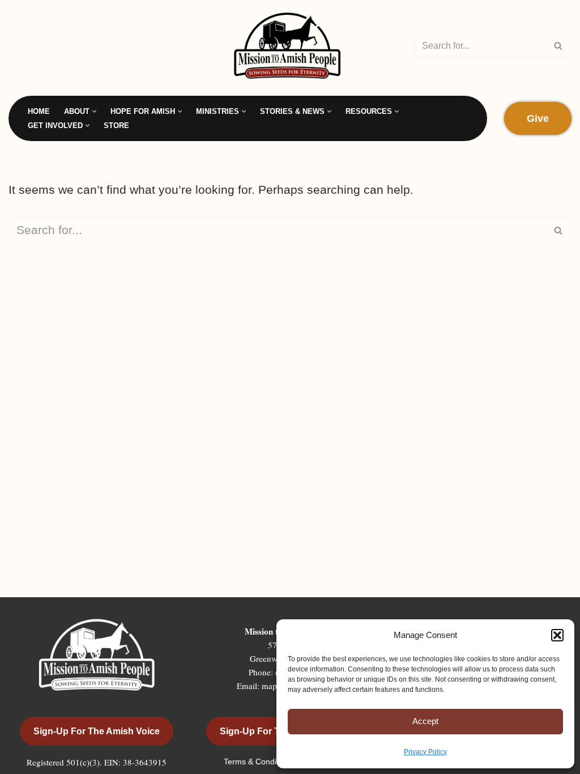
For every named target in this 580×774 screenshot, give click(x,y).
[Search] (559, 46)
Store (116, 125)
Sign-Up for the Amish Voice (96, 731)
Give (538, 118)
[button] (557, 635)
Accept (425, 721)
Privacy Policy (425, 752)
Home (39, 111)
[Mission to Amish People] (290, 45)
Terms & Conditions (260, 761)
